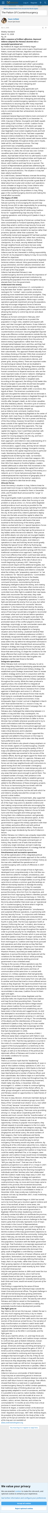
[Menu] (3, 2)
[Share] (42, 27)
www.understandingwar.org (12, 1422)
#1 (46, 28)
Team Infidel (13, 19)
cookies (18, 1491)
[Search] (45, 2)
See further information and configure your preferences (23, 1498)
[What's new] (40, 2)
